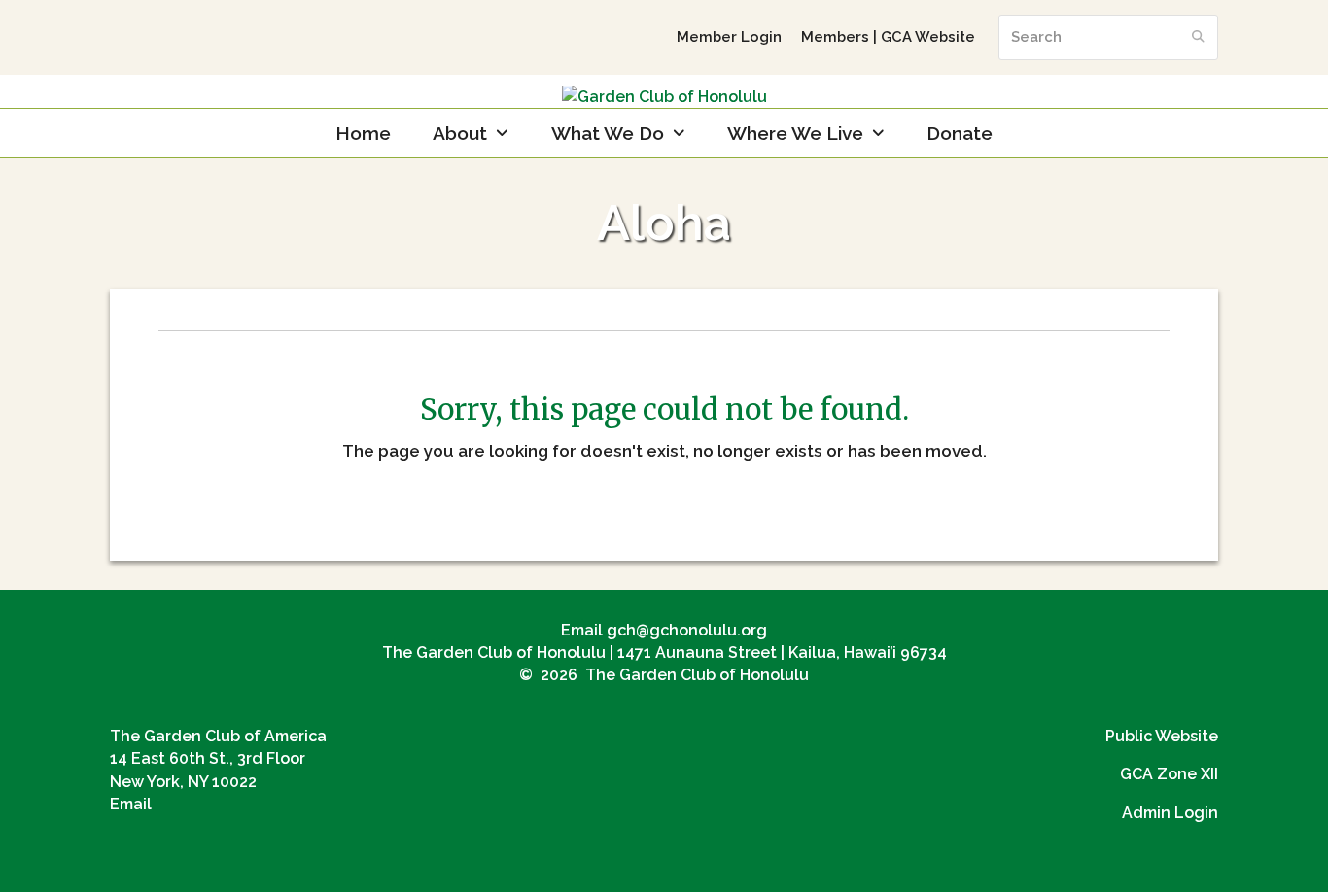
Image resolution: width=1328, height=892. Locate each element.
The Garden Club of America (218, 736)
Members (835, 36)
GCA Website (928, 36)
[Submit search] (1198, 37)
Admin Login (1170, 813)
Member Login (729, 36)
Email (131, 804)
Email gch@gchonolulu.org (664, 630)
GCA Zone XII (1169, 774)
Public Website (1161, 736)
